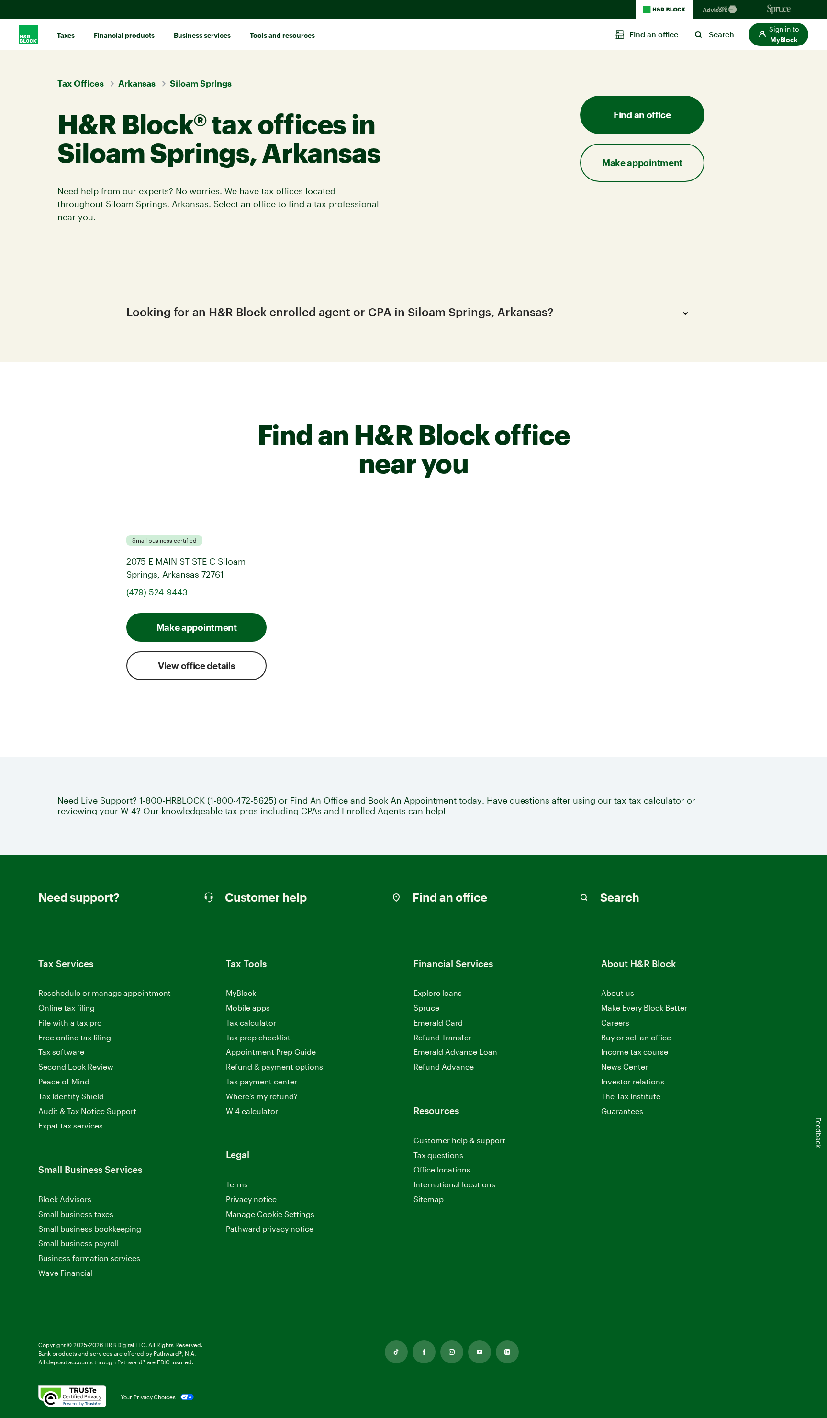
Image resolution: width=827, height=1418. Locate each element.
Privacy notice (251, 1199)
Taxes (66, 35)
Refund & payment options (274, 1066)
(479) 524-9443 (157, 592)
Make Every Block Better (644, 1007)
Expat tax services (70, 1126)
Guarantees (622, 1111)
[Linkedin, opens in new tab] (507, 1351)
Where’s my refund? (262, 1096)
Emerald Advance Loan (455, 1051)
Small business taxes (75, 1213)
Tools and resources (282, 35)
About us (617, 992)
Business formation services (89, 1257)
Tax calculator (251, 1022)
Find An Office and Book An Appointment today (386, 800)
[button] (778, 34)
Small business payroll (78, 1243)
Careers (615, 1023)
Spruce (426, 1007)
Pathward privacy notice (269, 1228)
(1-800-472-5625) (242, 800)
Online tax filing (66, 1007)
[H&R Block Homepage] (664, 9)
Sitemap (429, 1200)
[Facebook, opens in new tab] (424, 1351)
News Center (624, 1066)
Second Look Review (75, 1066)
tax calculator (656, 800)
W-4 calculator (252, 1111)
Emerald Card (438, 1022)
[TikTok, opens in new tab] (396, 1351)
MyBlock (241, 992)
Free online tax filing (74, 1037)
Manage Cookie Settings (270, 1213)
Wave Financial (65, 1273)
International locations (454, 1185)
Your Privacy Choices (148, 1397)
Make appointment (196, 627)
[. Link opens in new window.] (72, 1396)
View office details (196, 665)
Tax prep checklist (258, 1037)
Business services (202, 35)
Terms (237, 1184)
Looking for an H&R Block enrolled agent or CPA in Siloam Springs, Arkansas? (339, 312)
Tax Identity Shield (71, 1096)
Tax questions (438, 1155)
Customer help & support (459, 1141)
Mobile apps (248, 1007)
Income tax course (634, 1051)
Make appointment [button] (642, 162)
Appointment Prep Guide (271, 1051)
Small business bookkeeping (89, 1228)
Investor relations (632, 1082)
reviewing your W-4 (96, 811)
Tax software (61, 1051)
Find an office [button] (642, 114)
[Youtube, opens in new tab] (479, 1351)
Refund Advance (444, 1066)
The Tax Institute (630, 1097)
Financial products (124, 35)
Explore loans (438, 992)
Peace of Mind (63, 1081)
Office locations (442, 1170)
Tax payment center (261, 1081)
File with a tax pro (70, 1022)
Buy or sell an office (636, 1037)
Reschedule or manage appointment (104, 992)
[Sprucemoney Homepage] (779, 9)
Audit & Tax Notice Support (87, 1111)
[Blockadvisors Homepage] (721, 9)
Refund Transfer (442, 1037)
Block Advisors (64, 1200)
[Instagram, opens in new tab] (451, 1351)
